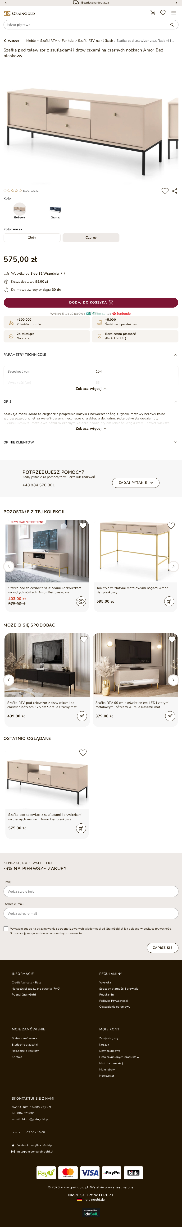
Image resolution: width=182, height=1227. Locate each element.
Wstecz (13, 41)
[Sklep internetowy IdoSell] (91, 1212)
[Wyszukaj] (170, 25)
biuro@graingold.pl (35, 1119)
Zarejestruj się (108, 1038)
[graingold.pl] (19, 13)
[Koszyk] (153, 12)
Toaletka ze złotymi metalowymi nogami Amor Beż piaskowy (132, 590)
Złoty (32, 237)
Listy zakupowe (109, 1050)
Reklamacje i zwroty (25, 1050)
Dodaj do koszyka (88, 302)
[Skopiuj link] (174, 191)
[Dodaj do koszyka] (169, 601)
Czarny (91, 237)
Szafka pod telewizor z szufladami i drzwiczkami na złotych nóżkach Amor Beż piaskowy (45, 590)
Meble (31, 41)
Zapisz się (163, 948)
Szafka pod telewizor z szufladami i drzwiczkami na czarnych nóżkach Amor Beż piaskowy (45, 817)
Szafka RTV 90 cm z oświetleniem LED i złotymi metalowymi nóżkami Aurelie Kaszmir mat (132, 705)
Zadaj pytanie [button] (133, 482)
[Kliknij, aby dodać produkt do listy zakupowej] (165, 191)
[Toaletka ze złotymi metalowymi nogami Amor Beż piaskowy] (135, 551)
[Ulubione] (163, 12)
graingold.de (94, 1200)
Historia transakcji (111, 1063)
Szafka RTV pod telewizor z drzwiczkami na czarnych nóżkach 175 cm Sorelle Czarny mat (42, 705)
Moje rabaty (107, 1069)
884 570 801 (26, 1113)
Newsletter (106, 1075)
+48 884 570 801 (39, 485)
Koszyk (104, 1044)
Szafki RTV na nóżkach (95, 41)
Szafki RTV (48, 41)
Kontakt (17, 1057)
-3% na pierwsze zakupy (35, 868)
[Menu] (173, 12)
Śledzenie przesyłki (25, 1044)
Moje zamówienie (28, 1029)
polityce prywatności (158, 929)
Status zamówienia (24, 1038)
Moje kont (109, 1029)
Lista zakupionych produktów (119, 1057)
